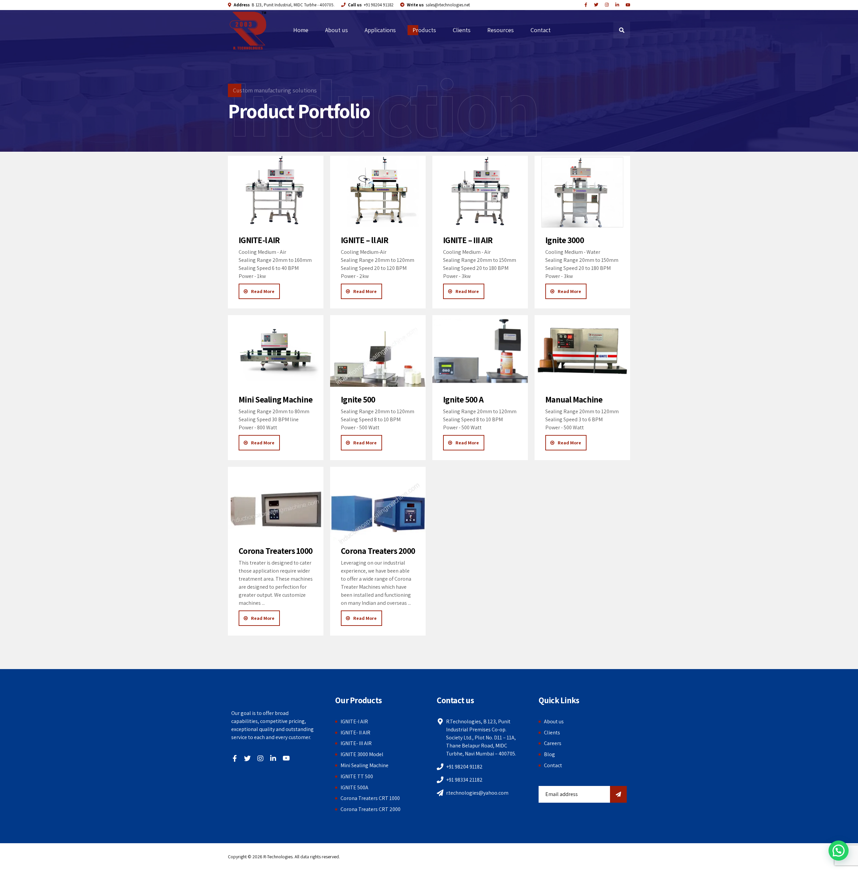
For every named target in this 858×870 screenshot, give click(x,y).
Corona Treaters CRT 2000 (371, 809)
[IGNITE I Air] (275, 191)
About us (336, 30)
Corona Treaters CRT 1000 (370, 798)
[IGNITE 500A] (480, 351)
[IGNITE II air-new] (378, 191)
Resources (500, 30)
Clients (462, 30)
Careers (552, 743)
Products (424, 30)
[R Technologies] (617, 5)
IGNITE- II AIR (355, 732)
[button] (839, 851)
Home (300, 30)
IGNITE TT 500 (357, 776)
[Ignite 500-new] (378, 351)
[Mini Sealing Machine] (275, 351)
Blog (549, 754)
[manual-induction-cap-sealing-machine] (582, 351)
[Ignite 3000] (582, 191)
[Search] (621, 30)
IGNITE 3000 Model (362, 754)
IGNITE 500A (354, 787)
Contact (541, 30)
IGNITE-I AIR (354, 721)
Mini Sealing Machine (364, 765)
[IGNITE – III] (480, 191)
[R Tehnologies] (607, 5)
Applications (380, 30)
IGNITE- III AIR (356, 743)
